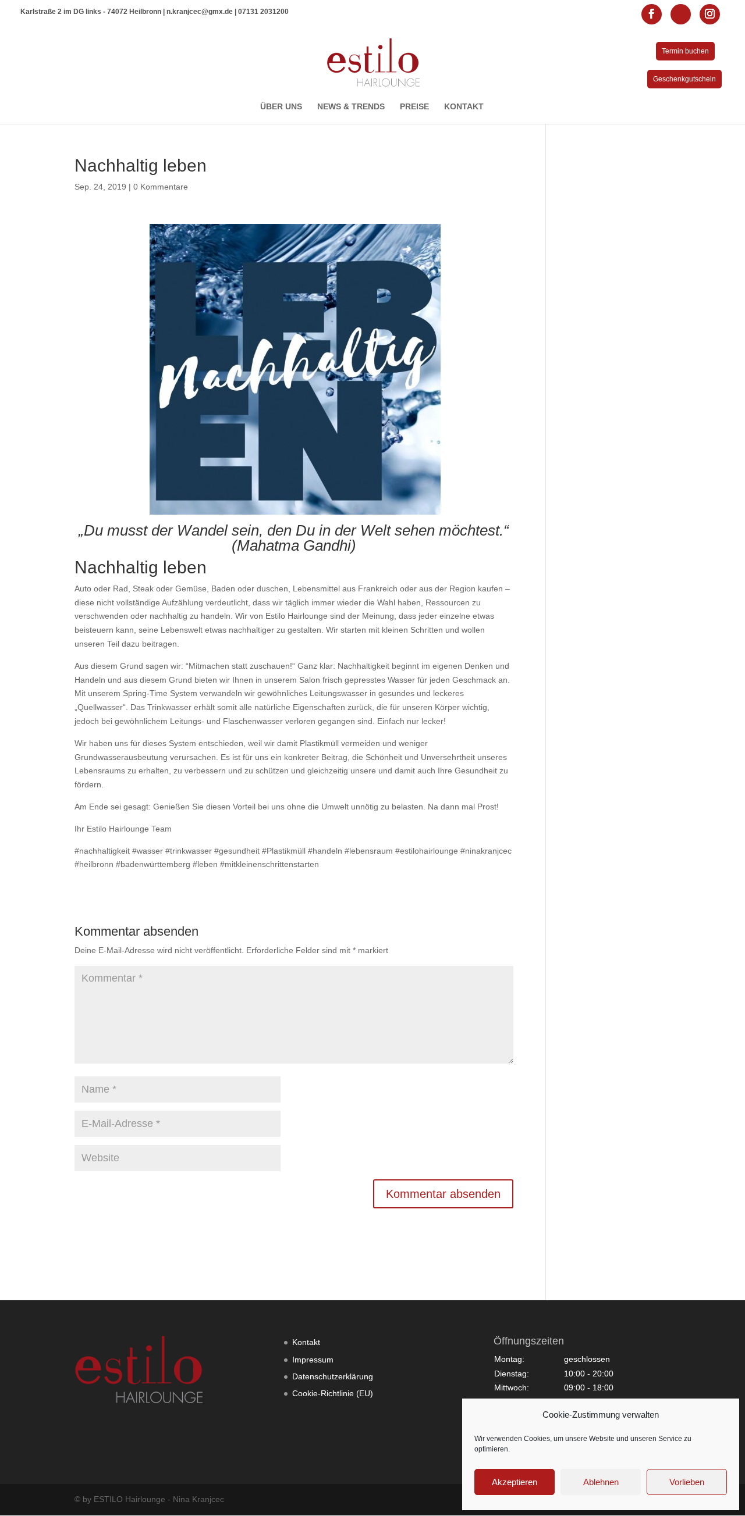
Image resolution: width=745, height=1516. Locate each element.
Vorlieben (686, 1482)
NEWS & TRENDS (351, 106)
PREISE (414, 106)
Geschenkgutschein (684, 79)
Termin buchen (685, 51)
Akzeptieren (514, 1482)
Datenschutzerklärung (332, 1376)
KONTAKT (464, 106)
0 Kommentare (160, 186)
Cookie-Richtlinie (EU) (332, 1393)
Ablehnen (601, 1482)
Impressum (313, 1359)
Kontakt (306, 1342)
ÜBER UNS (281, 106)
